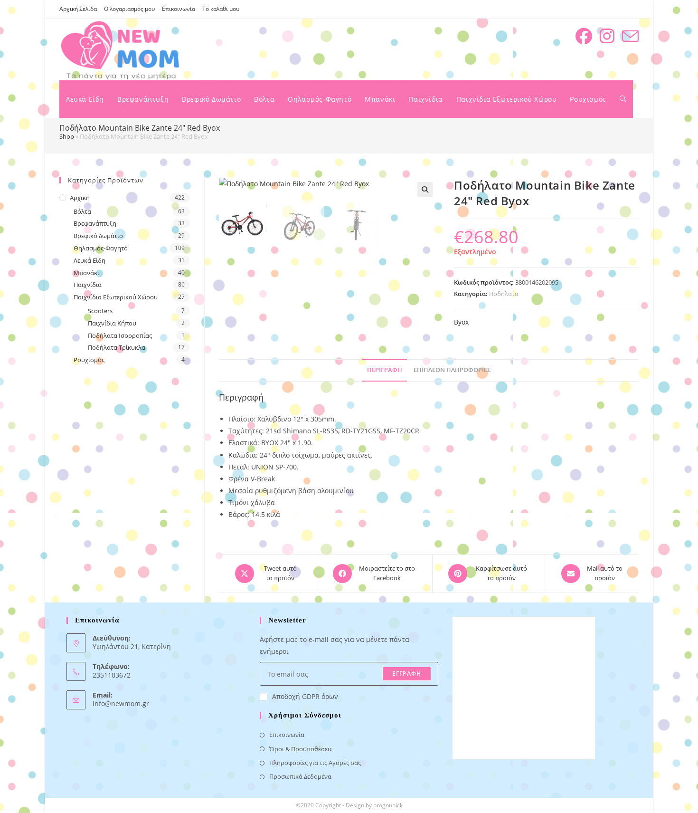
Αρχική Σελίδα (78, 9)
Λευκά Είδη (89, 260)
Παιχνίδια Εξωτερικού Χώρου (116, 297)
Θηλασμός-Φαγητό (101, 248)
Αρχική (80, 197)
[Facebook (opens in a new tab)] (584, 36)
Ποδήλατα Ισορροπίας (120, 335)
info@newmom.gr (121, 703)
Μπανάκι (86, 272)
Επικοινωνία (178, 9)
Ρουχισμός (89, 359)
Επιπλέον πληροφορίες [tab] (452, 370)
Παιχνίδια (88, 284)
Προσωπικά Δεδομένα (300, 776)
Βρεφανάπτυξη (95, 223)
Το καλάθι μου (220, 9)
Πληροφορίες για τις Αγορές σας (315, 762)
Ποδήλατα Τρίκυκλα (116, 347)
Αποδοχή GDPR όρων (305, 696)
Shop (66, 136)
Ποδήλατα (504, 293)
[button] (425, 189)
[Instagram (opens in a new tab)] (607, 36)
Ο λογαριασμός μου (129, 9)
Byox (461, 321)
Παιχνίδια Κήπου (112, 323)
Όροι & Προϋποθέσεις (300, 749)
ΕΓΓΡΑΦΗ (406, 674)
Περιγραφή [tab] (384, 370)
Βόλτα (82, 211)
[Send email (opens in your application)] (630, 36)
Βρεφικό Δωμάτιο (98, 235)
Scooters (100, 310)
